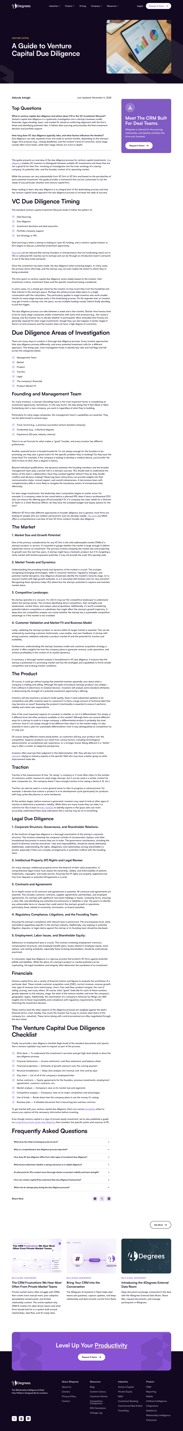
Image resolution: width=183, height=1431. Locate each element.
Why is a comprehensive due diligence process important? (40, 1149)
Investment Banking (128, 1401)
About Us (66, 1387)
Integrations (152, 1406)
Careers (66, 1391)
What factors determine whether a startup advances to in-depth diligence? (48, 1164)
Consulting (123, 1410)
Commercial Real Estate (130, 1406)
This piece (93, 515)
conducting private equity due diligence (35, 1122)
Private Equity (125, 1391)
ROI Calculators (98, 1408)
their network (47, 807)
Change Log (96, 1413)
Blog (92, 1387)
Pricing (83, 6)
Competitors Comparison (96, 1402)
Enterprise (151, 1420)
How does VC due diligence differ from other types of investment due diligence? (50, 1157)
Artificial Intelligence (156, 1401)
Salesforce (151, 1410)
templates (90, 1109)
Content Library (98, 1391)
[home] (21, 5)
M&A (120, 1396)
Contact (66, 1401)
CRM (148, 1387)
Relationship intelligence (158, 1415)
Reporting (151, 1391)
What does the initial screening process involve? (36, 1142)
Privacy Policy (69, 1396)
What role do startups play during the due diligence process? (42, 1187)
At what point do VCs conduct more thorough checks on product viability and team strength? (56, 1172)
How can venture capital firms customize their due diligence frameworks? (47, 1180)
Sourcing (16, 252)
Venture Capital (126, 1387)
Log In (140, 6)
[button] (54, 5)
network (16, 756)
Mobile (149, 1396)
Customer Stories (98, 1396)
